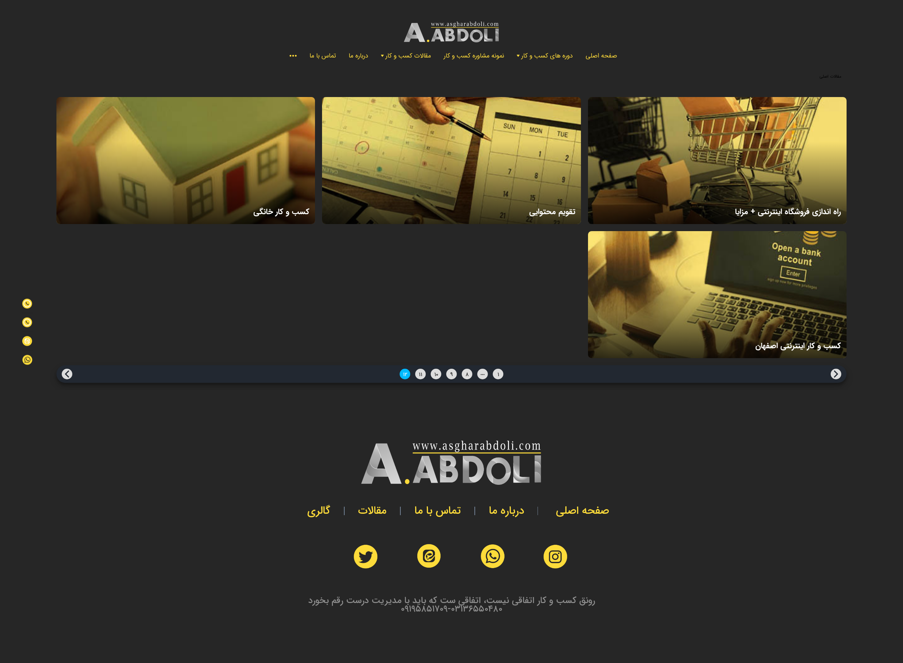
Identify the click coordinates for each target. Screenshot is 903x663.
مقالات (372, 510)
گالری (318, 510)
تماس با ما (322, 56)
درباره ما (358, 56)
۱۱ (420, 374)
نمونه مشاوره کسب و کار (474, 56)
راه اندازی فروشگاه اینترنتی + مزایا (788, 212)
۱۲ (405, 374)
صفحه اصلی (601, 56)
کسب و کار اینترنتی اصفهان (798, 346)
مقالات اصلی (830, 76)
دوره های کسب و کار (547, 56)
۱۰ (436, 374)
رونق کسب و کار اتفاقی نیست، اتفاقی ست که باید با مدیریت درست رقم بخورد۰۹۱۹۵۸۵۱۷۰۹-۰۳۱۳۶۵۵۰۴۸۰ (451, 604)
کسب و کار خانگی (281, 212)
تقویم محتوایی (552, 212)
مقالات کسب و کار (408, 56)
